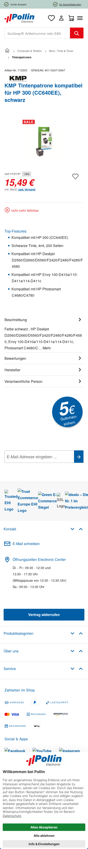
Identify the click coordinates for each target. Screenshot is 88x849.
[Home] (7, 51)
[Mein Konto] (61, 18)
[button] (76, 528)
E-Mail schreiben (26, 543)
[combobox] (37, 33)
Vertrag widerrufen (44, 614)
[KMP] (44, 79)
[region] (44, 141)
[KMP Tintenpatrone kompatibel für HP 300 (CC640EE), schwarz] (44, 141)
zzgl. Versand (26, 189)
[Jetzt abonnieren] (78, 456)
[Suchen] (76, 33)
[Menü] (80, 18)
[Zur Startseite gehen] (19, 17)
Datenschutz (33, 467)
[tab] (44, 333)
